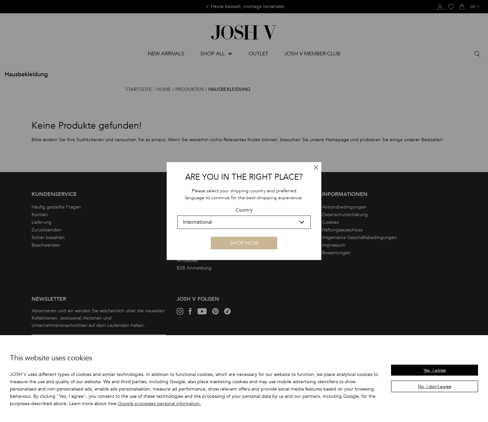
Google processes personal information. (159, 403)
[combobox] (244, 222)
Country (244, 210)
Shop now (244, 243)
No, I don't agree (434, 387)
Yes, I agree (435, 370)
